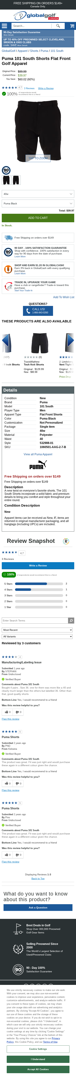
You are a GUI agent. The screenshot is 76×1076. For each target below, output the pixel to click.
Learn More (20, 256)
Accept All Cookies (37, 1069)
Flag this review (10, 719)
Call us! (40, 311)
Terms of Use (50, 1042)
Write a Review (46, 88)
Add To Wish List (63, 297)
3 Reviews (29, 88)
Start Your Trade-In (23, 290)
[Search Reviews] (71, 621)
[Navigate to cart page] (69, 26)
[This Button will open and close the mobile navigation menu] (4, 26)
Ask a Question (38, 907)
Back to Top (38, 878)
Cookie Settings (38, 1049)
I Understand (38, 1059)
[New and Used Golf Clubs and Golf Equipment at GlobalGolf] (38, 18)
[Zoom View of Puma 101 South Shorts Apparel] (38, 131)
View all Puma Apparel (38, 454)
